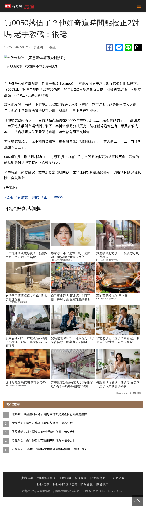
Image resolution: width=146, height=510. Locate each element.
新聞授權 (65, 478)
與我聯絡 (27, 478)
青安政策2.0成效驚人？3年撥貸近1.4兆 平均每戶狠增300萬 (72, 384)
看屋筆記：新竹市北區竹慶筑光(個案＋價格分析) (43, 422)
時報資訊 (86, 484)
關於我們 (102, 484)
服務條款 (80, 478)
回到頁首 (137, 500)
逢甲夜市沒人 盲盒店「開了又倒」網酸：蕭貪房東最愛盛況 (71, 297)
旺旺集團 (43, 484)
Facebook (109, 47)
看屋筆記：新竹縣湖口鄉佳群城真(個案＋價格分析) (44, 431)
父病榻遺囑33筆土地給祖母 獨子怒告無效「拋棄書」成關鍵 (73, 340)
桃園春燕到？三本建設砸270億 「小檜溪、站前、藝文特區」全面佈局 (27, 342)
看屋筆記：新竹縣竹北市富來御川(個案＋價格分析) (44, 440)
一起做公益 (117, 478)
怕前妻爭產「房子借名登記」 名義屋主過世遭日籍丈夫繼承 (118, 340)
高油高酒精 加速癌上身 (111, 296)
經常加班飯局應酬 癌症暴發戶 (26, 382)
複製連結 (138, 47)
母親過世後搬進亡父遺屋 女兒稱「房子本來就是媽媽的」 (118, 384)
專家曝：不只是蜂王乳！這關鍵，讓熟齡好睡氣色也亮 (70, 255)
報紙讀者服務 (46, 478)
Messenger (119, 47)
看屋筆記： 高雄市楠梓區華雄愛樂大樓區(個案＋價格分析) (49, 449)
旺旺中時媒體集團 (65, 484)
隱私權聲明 (98, 478)
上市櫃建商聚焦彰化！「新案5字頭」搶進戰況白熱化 (26, 255)
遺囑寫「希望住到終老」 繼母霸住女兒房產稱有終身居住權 (49, 414)
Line (128, 47)
